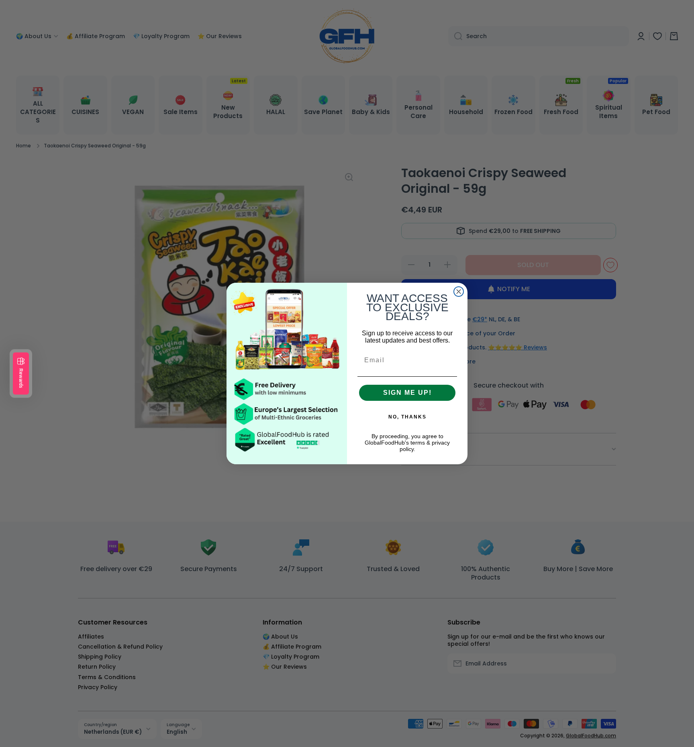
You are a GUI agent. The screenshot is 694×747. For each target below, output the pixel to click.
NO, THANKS (407, 417)
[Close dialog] (458, 291)
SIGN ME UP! (407, 392)
